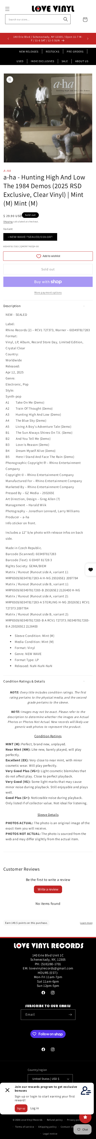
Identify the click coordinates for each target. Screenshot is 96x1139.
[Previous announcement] (8, 39)
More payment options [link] (48, 292)
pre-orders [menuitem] (75, 51)
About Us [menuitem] (81, 61)
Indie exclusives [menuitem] (42, 61)
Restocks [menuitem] (52, 51)
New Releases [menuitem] (28, 51)
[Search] (66, 19)
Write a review (48, 889)
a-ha (7, 171)
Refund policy (55, 1119)
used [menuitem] (20, 61)
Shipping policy (47, 1126)
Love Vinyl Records (32, 1119)
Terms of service (24, 1126)
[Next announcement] (88, 39)
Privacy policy (75, 1119)
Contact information (73, 1126)
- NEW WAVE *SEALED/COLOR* (32, 238)
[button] (12, 9)
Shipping (8, 221)
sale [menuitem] (65, 61)
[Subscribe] (70, 1014)
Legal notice (50, 1133)
